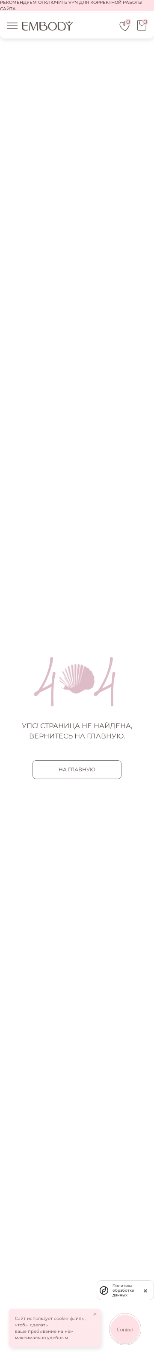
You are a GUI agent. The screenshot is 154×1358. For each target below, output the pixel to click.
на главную (77, 769)
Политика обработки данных (123, 1290)
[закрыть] (145, 1290)
